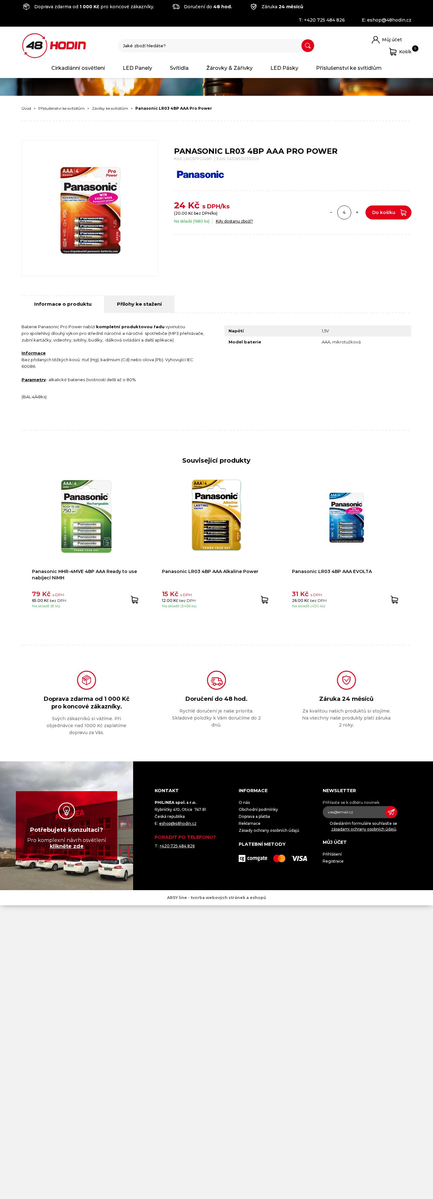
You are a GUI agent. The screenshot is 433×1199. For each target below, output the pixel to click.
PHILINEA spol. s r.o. (54, 45)
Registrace (333, 861)
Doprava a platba (254, 816)
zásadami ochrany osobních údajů (363, 829)
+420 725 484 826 (324, 20)
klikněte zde (67, 846)
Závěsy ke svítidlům (110, 108)
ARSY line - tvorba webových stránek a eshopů (216, 897)
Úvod (26, 108)
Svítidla (179, 68)
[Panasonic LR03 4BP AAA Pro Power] (90, 208)
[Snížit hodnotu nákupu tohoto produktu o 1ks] (331, 212)
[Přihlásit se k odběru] (391, 812)
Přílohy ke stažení (139, 304)
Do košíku (383, 212)
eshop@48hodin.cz (389, 20)
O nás (244, 802)
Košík (405, 51)
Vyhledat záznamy (307, 45)
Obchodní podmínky (258, 809)
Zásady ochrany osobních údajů (269, 830)
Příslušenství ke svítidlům (349, 68)
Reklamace (250, 823)
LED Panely (137, 68)
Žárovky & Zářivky (229, 68)
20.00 (181, 213)
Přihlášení (332, 854)
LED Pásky (284, 68)
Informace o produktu (63, 304)
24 (179, 205)
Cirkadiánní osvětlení (78, 68)
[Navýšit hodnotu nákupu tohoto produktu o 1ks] (357, 212)
